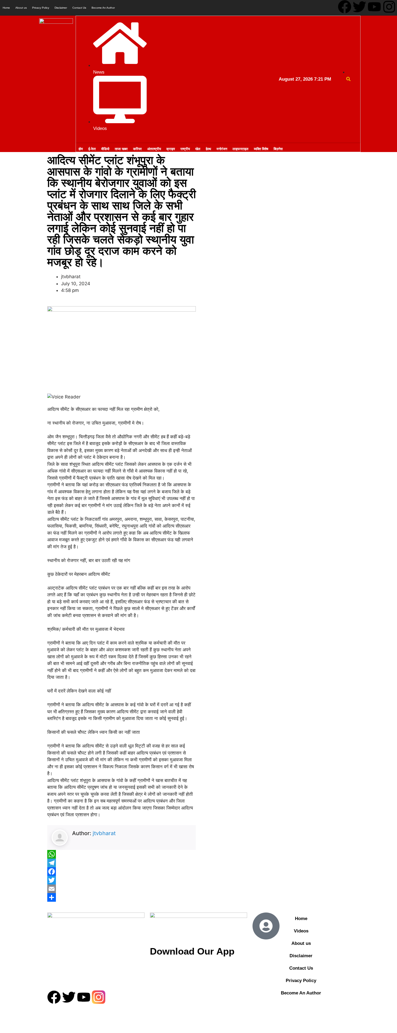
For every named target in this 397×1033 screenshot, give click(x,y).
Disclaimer (61, 7)
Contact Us (79, 7)
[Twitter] (359, 6)
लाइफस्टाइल (240, 149)
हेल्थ (208, 149)
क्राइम (170, 149)
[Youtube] (374, 6)
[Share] (121, 897)
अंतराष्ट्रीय (154, 149)
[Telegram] (121, 863)
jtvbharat (104, 833)
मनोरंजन (222, 149)
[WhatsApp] (121, 854)
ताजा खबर (121, 149)
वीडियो (105, 149)
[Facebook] (344, 6)
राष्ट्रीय (185, 149)
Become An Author (103, 7)
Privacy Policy (40, 7)
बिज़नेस (278, 149)
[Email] (121, 888)
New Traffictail (202, 1014)
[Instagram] (389, 6)
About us (21, 7)
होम (81, 149)
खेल (197, 149)
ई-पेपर (92, 149)
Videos (301, 931)
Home (6, 7)
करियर (137, 149)
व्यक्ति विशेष (261, 149)
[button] (348, 79)
